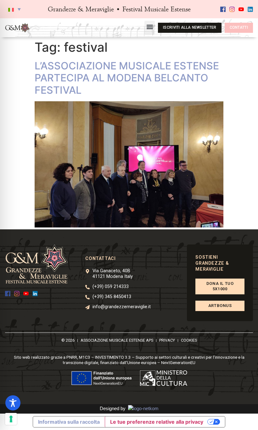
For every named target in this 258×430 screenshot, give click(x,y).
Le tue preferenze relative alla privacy (156, 422)
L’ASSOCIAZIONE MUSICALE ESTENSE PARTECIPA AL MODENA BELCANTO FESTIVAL (127, 78)
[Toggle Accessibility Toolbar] (13, 403)
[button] (14, 9)
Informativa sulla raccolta (69, 422)
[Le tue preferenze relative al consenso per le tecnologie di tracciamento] (11, 419)
